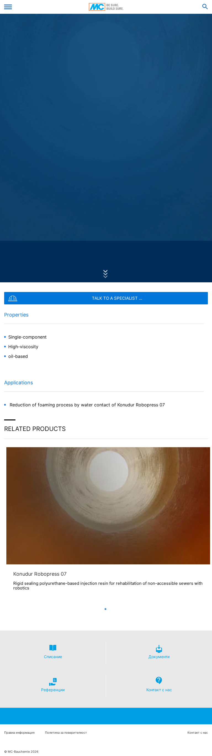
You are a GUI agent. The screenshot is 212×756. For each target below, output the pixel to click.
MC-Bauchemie (106, 7)
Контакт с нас (197, 732)
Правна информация (19, 732)
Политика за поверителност (66, 732)
